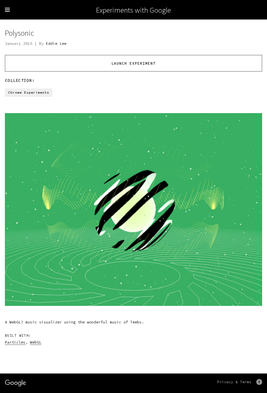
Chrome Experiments (28, 92)
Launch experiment (133, 63)
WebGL (35, 342)
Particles (15, 342)
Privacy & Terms (234, 381)
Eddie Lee (56, 43)
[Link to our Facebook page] (259, 382)
